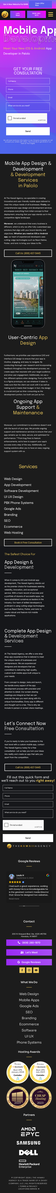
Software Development (21, 491)
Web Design (13, 479)
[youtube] (36, 970)
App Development (17, 485)
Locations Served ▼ (29, 1189)
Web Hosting (13, 532)
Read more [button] (14, 899)
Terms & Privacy (29, 1186)
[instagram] (29, 970)
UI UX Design (13, 497)
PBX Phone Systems (18, 503)
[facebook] (22, 970)
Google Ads (12, 509)
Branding (10, 515)
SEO (7, 520)
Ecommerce (13, 526)
